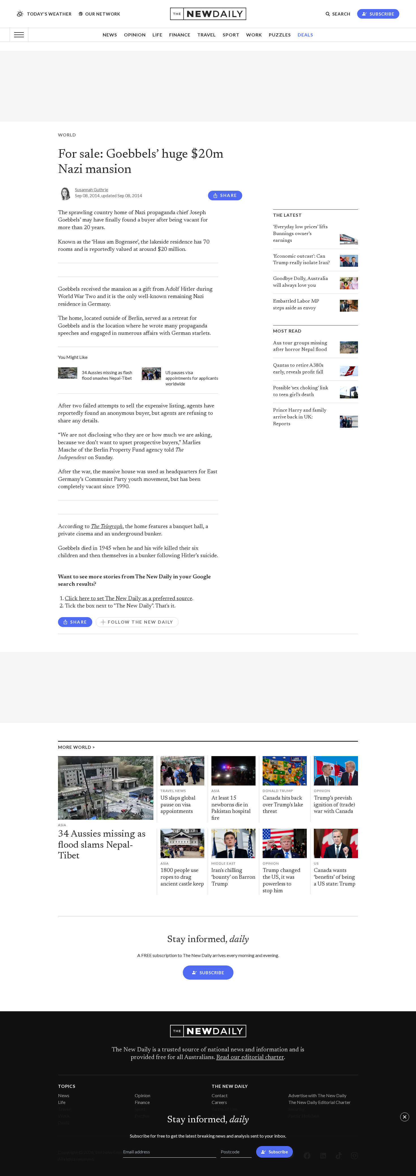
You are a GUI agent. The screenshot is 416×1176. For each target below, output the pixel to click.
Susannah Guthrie (91, 189)
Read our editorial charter (250, 1058)
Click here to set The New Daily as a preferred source (128, 599)
